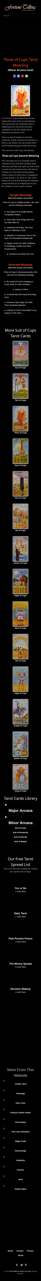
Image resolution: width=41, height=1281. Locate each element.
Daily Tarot (20, 915)
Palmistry (20, 1160)
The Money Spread (20, 965)
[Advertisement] (20, 35)
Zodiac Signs (20, 1189)
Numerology (20, 1151)
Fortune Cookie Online (20, 1112)
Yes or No (20, 890)
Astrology (20, 1093)
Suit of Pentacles (20, 832)
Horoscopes (20, 1122)
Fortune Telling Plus (20, 7)
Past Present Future (20, 940)
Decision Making (20, 990)
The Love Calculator (20, 1132)
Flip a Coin (20, 1103)
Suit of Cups (20, 828)
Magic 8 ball (20, 1141)
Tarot (20, 1179)
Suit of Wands (20, 841)
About (10, 1251)
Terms (20, 1255)
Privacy (30, 1251)
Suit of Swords (20, 837)
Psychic (20, 1170)
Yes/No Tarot (20, 1084)
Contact (19, 1251)
